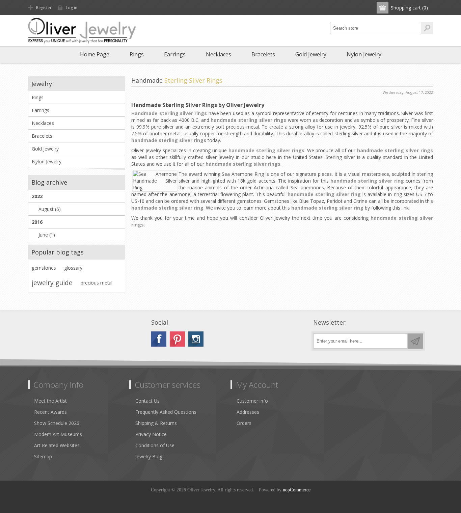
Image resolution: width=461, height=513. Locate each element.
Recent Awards (50, 412)
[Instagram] (196, 339)
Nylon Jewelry (364, 54)
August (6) (49, 209)
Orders (244, 423)
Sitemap (43, 456)
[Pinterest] (177, 339)
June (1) (46, 235)
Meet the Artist (50, 401)
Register (44, 7)
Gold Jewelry (310, 54)
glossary (73, 268)
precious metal (96, 282)
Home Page (94, 54)
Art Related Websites (57, 445)
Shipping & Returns (156, 423)
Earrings (175, 54)
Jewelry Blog (148, 456)
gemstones (44, 268)
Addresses (248, 412)
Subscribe (415, 341)
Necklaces (218, 54)
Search (427, 28)
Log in (71, 7)
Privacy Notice (151, 434)
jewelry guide (52, 282)
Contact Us (147, 401)
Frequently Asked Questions (165, 412)
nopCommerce (296, 489)
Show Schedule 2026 (56, 423)
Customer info (252, 401)
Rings (137, 54)
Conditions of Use (154, 445)
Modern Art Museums (58, 434)
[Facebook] (158, 339)
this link (400, 208)
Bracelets (263, 54)
